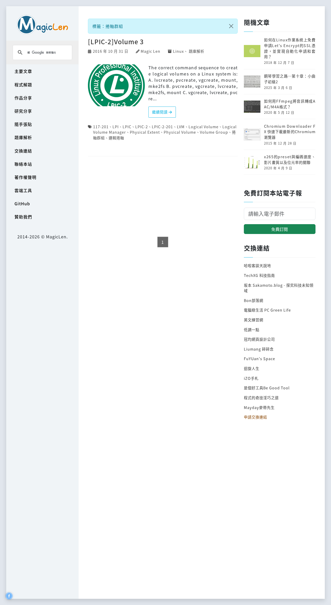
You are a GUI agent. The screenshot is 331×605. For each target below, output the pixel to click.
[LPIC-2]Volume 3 (116, 41)
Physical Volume (180, 132)
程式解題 (23, 84)
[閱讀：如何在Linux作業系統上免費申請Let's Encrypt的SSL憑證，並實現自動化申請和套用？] (252, 50)
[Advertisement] (163, 197)
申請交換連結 (255, 417)
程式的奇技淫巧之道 (261, 397)
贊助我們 (23, 217)
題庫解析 (23, 137)
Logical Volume (204, 126)
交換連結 (23, 151)
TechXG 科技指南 (259, 275)
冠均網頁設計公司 (259, 339)
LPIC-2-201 (162, 126)
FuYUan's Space (259, 358)
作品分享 (23, 98)
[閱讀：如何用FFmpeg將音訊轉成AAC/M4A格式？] (252, 106)
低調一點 (251, 329)
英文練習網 (253, 319)
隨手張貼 (23, 124)
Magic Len (150, 51)
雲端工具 (23, 190)
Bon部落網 (253, 300)
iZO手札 (251, 378)
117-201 (101, 126)
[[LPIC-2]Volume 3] (116, 84)
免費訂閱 (279, 229)
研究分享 (23, 111)
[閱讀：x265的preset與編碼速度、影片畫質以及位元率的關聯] (252, 161)
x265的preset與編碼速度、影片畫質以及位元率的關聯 (289, 159)
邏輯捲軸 (116, 137)
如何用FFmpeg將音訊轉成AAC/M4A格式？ (289, 103)
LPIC (127, 126)
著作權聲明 (25, 177)
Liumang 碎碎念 (259, 349)
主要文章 (23, 71)
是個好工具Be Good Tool (267, 387)
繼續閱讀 (160, 112)
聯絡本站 (23, 164)
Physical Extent (145, 132)
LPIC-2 (141, 126)
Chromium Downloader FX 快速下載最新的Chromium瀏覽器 (289, 131)
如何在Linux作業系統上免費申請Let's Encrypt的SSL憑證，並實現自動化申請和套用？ (289, 48)
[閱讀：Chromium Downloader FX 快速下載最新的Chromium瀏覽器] (252, 134)
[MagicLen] (42, 24)
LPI (115, 126)
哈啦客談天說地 (257, 265)
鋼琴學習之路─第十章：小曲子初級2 (289, 78)
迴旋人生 (251, 368)
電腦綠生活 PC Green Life (267, 310)
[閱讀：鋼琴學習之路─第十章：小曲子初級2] (252, 81)
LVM (181, 126)
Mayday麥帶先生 (259, 407)
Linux (178, 51)
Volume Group (214, 132)
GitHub (22, 203)
